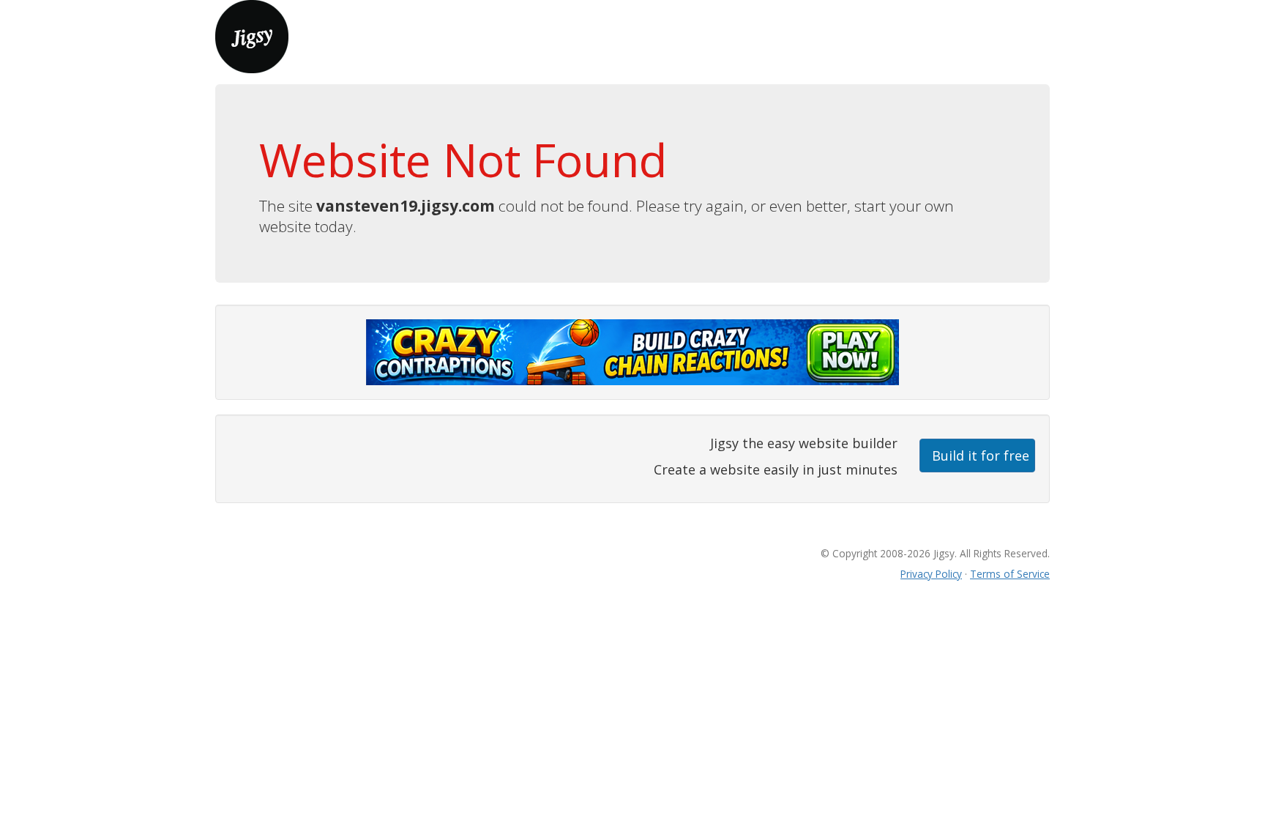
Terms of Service (1010, 574)
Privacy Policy (931, 574)
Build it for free (980, 455)
